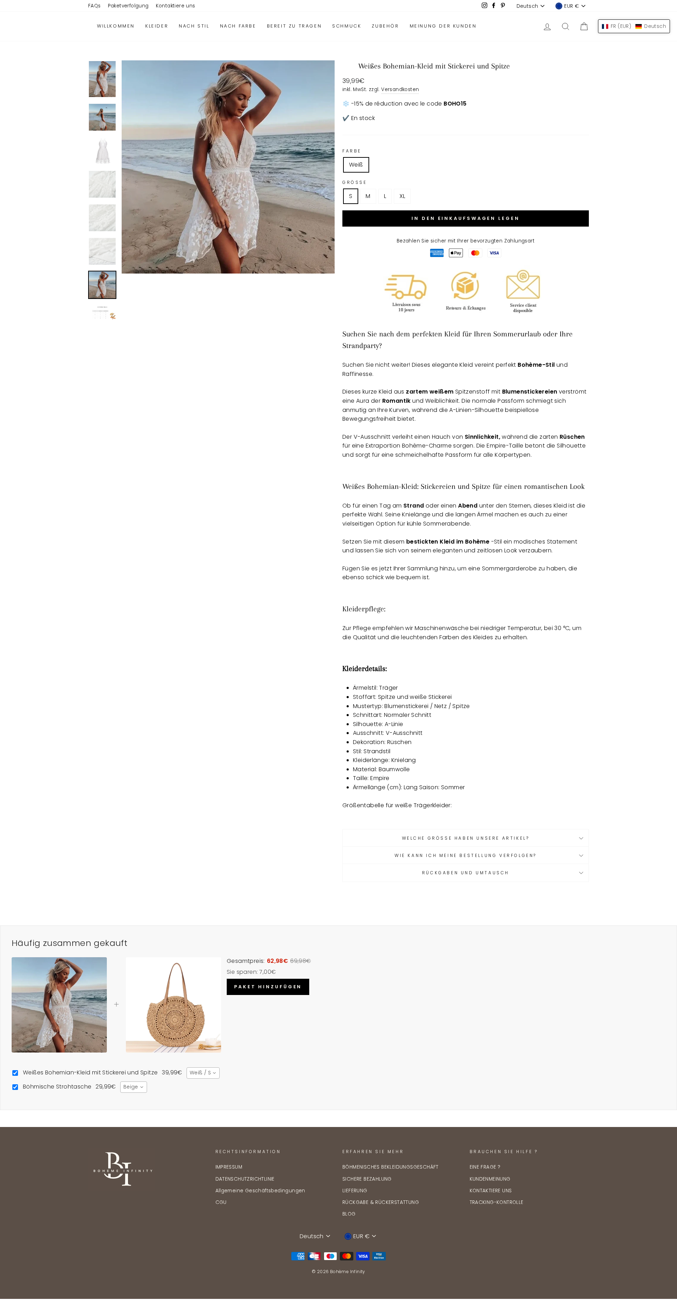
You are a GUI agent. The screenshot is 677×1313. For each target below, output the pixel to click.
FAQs (94, 5)
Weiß (356, 165)
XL (402, 196)
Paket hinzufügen (268, 986)
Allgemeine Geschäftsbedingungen (260, 1190)
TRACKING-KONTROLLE (497, 1202)
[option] (228, 167)
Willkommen (116, 26)
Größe (354, 182)
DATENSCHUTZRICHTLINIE (245, 1179)
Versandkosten (400, 89)
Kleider (156, 26)
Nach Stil (194, 26)
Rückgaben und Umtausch (465, 873)
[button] (634, 26)
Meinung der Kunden (443, 26)
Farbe (351, 151)
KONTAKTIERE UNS (491, 1190)
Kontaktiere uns (175, 5)
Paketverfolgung (128, 5)
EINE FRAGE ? (485, 1167)
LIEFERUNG (354, 1190)
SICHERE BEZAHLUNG (367, 1179)
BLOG (349, 1214)
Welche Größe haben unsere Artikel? (466, 838)
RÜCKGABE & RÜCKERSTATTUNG (380, 1202)
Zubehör (385, 26)
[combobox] (203, 1073)
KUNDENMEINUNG (490, 1179)
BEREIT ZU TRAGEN (294, 26)
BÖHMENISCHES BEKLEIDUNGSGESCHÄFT (390, 1167)
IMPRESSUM (229, 1167)
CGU (221, 1202)
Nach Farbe (238, 26)
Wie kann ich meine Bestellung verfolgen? (466, 855)
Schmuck (346, 26)
